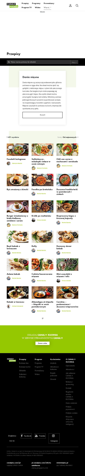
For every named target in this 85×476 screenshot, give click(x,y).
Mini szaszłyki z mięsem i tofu (64, 275)
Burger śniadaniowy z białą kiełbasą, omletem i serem (17, 218)
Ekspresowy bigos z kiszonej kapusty (66, 217)
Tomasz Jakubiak (41, 220)
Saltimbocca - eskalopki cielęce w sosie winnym (41, 161)
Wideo (37, 7)
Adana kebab (13, 274)
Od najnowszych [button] (70, 137)
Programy (36, 3)
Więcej (47, 7)
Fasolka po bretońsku (42, 189)
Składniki (22, 370)
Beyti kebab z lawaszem (13, 247)
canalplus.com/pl (14, 463)
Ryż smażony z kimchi (17, 189)
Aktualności (70, 369)
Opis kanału (70, 366)
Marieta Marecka (41, 194)
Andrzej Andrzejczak (17, 306)
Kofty (34, 246)
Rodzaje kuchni (24, 367)
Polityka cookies (71, 413)
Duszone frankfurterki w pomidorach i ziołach (67, 191)
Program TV (27, 7)
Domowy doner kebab (64, 247)
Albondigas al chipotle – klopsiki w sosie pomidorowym (42, 304)
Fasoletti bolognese (16, 159)
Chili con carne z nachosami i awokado (67, 160)
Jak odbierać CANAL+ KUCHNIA (70, 375)
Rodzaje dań (24, 363)
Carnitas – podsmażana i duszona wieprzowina (67, 304)
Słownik (53, 379)
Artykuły (53, 363)
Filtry (74, 62)
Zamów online (42, 343)
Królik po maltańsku (41, 216)
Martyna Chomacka (42, 168)
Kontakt (68, 388)
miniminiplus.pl (62, 463)
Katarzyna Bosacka (17, 163)
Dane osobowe (71, 403)
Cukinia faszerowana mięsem (42, 275)
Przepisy (25, 3)
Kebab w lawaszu (15, 302)
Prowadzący (49, 3)
